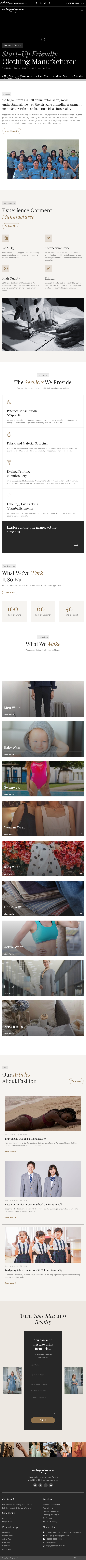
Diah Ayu (9, 1134)
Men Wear (12, 707)
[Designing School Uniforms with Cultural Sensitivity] (43, 1245)
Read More (10, 1151)
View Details (9, 715)
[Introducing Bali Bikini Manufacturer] (43, 1113)
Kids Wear (12, 866)
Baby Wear (12, 747)
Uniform (10, 986)
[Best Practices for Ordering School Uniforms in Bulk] (43, 1179)
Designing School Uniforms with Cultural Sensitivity (34, 1270)
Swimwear (12, 787)
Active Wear (13, 946)
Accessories (13, 1026)
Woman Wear (14, 827)
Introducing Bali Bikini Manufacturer (25, 1138)
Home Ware (13, 906)
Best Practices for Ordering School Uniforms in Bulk (34, 1204)
